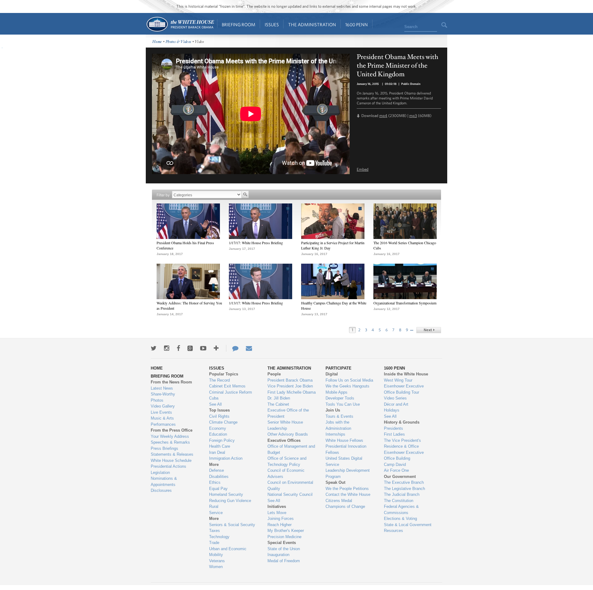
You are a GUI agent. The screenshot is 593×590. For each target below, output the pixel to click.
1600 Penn (356, 24)
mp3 (413, 115)
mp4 (383, 115)
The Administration (312, 24)
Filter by (163, 195)
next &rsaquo (428, 330)
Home (180, 24)
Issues (272, 24)
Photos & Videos (178, 41)
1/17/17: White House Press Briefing (256, 242)
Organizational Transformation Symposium (404, 302)
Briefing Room (238, 24)
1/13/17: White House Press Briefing (256, 302)
